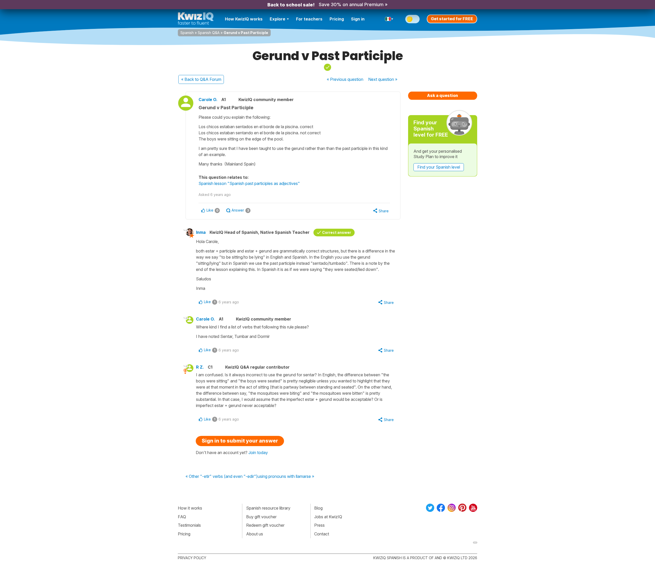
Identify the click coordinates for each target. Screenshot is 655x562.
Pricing (337, 18)
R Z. (200, 367)
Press (319, 525)
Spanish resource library (268, 508)
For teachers (309, 18)
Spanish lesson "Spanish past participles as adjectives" (249, 183)
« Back (201, 79)
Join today (258, 452)
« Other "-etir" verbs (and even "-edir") (221, 476)
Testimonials (189, 525)
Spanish (187, 32)
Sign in (358, 18)
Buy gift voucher (261, 516)
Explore (277, 18)
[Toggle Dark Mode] (412, 19)
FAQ (182, 516)
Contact (321, 533)
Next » (382, 79)
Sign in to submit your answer (240, 441)
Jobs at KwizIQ (328, 516)
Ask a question (442, 95)
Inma (201, 232)
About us (254, 533)
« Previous (345, 79)
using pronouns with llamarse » (286, 476)
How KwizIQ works (244, 18)
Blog (318, 508)
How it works (190, 508)
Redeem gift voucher (265, 525)
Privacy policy (192, 558)
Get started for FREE (452, 18)
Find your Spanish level (438, 167)
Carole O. (208, 99)
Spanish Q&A (209, 32)
